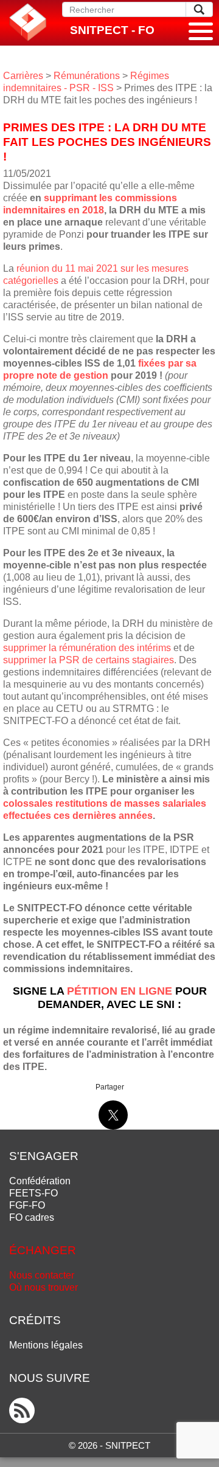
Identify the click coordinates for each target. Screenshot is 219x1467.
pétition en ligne (119, 991)
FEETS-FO (33, 1193)
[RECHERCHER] (199, 9)
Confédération (40, 1181)
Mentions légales (46, 1345)
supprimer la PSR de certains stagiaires (88, 660)
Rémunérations (87, 76)
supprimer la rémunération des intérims (87, 648)
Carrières (23, 76)
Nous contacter (41, 1275)
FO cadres (31, 1217)
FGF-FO (27, 1205)
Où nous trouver (43, 1287)
